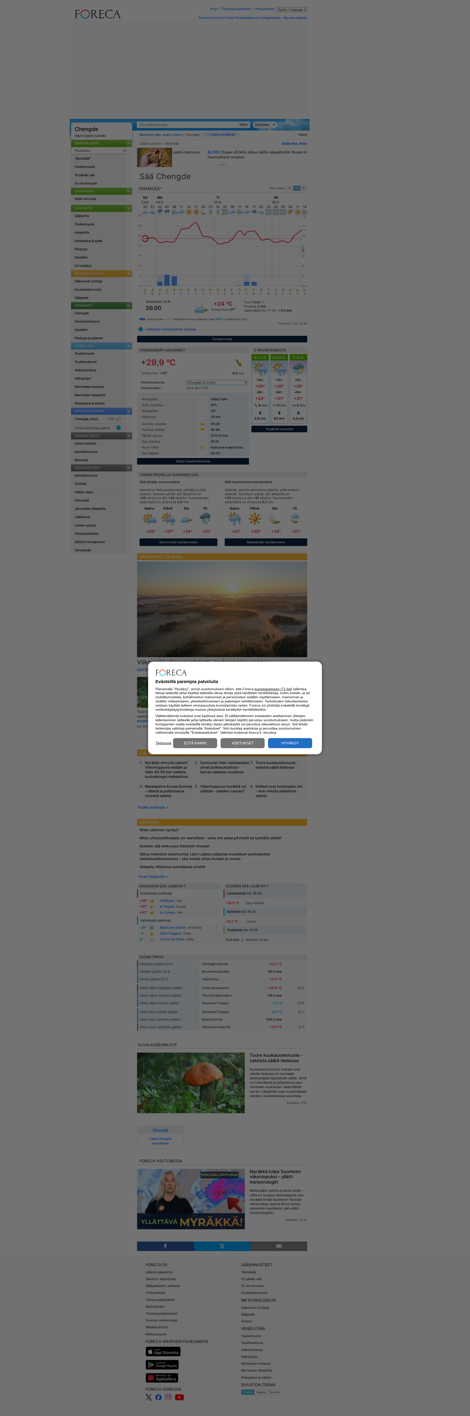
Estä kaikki (195, 743)
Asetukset (243, 743)
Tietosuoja (163, 743)
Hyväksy (290, 743)
